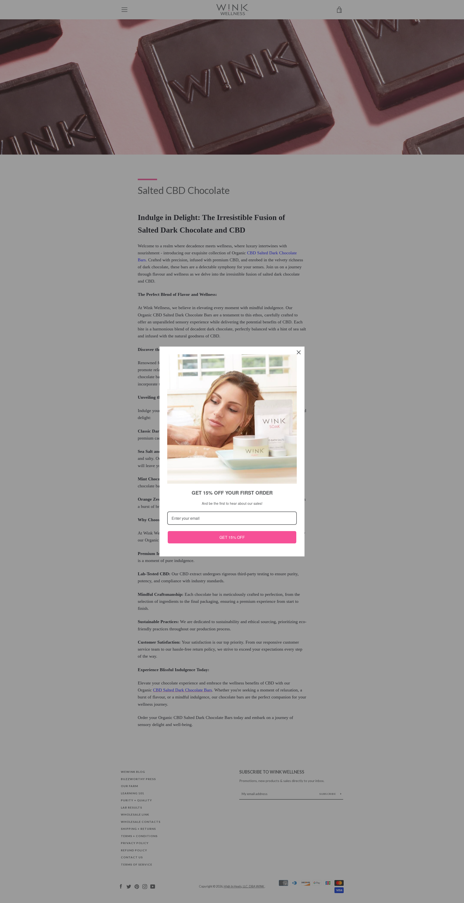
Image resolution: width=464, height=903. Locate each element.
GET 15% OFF (232, 537)
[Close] (298, 352)
